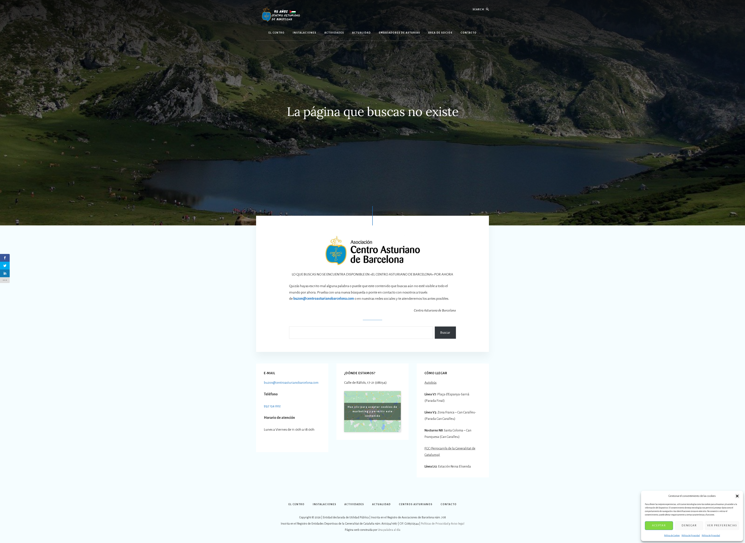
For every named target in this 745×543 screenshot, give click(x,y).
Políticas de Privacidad (434, 523)
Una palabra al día (389, 529)
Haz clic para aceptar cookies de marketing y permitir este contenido (372, 411)
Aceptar (659, 525)
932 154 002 (272, 406)
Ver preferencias (722, 525)
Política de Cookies (672, 535)
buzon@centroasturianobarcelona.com (323, 299)
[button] (737, 496)
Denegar (689, 525)
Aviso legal (457, 523)
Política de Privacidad (691, 535)
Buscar (445, 332)
